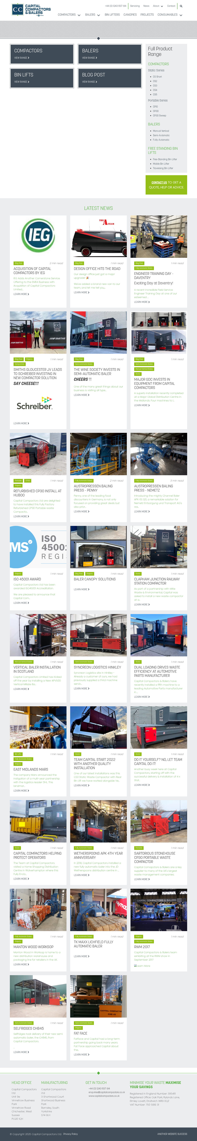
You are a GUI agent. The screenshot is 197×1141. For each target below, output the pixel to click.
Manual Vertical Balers (144, 369)
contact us (159, 182)
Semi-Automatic (161, 135)
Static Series (156, 70)
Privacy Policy (70, 1134)
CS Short (157, 77)
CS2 (155, 81)
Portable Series (158, 100)
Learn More (20, 294)
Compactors (67, 14)
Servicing (135, 6)
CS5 (155, 95)
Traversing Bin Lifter (163, 168)
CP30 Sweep (159, 116)
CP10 (155, 107)
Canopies (130, 14)
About (156, 6)
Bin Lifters (112, 14)
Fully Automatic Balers (144, 268)
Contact (171, 6)
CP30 (156, 111)
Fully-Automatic (161, 140)
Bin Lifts (18, 754)
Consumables (168, 14)
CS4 (155, 90)
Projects (147, 14)
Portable (18, 481)
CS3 (155, 86)
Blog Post (18, 263)
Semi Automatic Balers (83, 364)
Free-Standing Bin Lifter (165, 159)
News (146, 6)
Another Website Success (172, 1134)
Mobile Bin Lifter (161, 164)
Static (138, 374)
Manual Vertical (161, 131)
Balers (90, 14)
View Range (20, 58)
